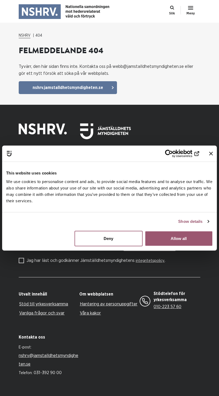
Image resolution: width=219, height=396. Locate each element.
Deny (108, 238)
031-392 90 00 (48, 372)
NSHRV (24, 35)
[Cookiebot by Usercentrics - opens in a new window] (175, 154)
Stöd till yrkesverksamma (43, 304)
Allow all (179, 238)
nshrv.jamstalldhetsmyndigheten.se (68, 88)
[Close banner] (211, 154)
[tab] (48, 294)
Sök (172, 13)
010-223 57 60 (167, 306)
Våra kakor (90, 313)
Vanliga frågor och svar (42, 313)
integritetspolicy (150, 261)
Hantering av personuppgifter (109, 304)
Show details (190, 221)
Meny (190, 13)
